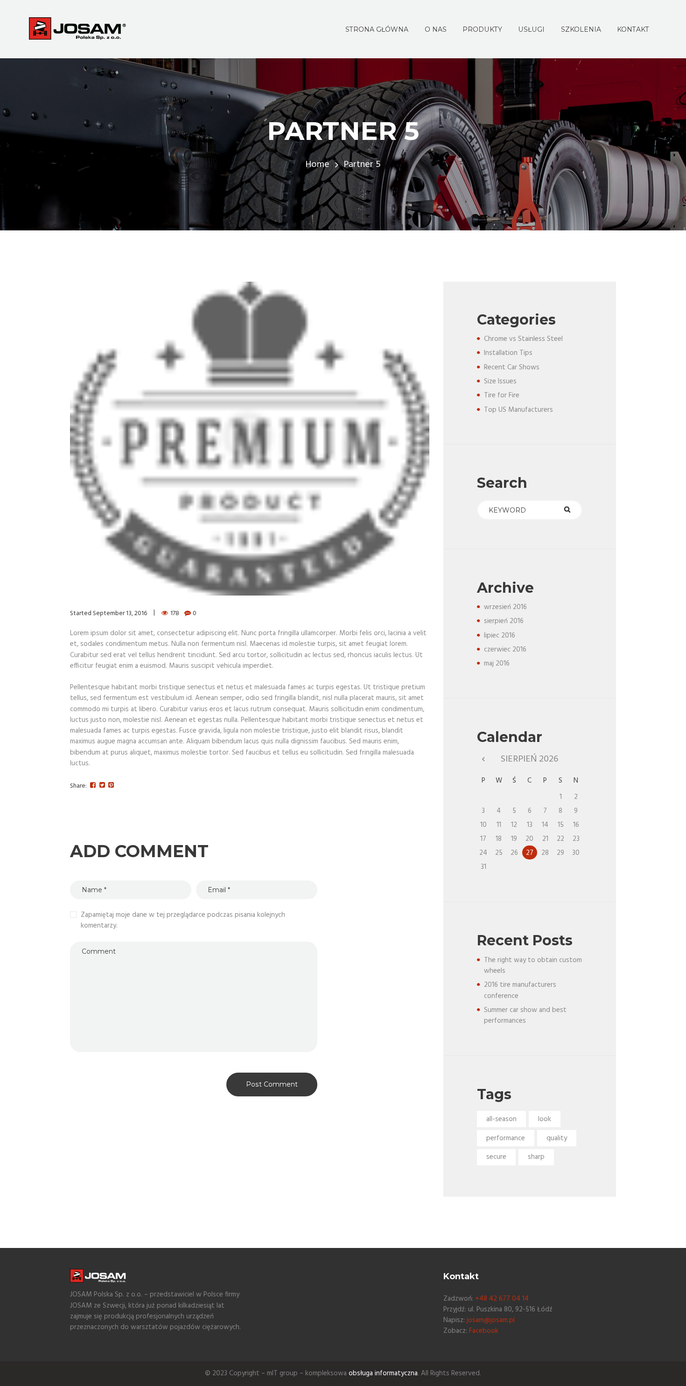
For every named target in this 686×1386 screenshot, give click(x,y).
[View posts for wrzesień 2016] (483, 759)
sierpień (504, 621)
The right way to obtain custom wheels (533, 966)
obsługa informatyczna (383, 1373)
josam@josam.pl (491, 1320)
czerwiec (505, 649)
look (544, 1119)
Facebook (483, 1331)
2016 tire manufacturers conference (520, 990)
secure (496, 1157)
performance (505, 1138)
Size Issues (500, 381)
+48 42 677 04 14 (502, 1298)
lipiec (499, 635)
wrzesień (505, 607)
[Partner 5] (249, 439)
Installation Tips (508, 353)
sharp (536, 1157)
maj (497, 663)
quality (556, 1138)
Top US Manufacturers (518, 410)
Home (317, 164)
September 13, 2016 (120, 613)
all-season (501, 1119)
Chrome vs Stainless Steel (523, 339)
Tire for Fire (501, 395)
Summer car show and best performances (525, 1015)
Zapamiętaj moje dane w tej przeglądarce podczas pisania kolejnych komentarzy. (183, 920)
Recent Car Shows (511, 367)
